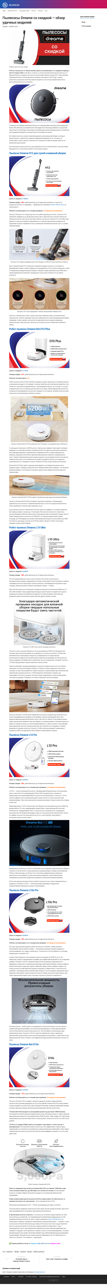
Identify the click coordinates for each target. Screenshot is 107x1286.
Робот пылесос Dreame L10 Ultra (27, 527)
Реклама (20, 1276)
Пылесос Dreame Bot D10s (24, 1044)
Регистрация (86, 26)
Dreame (23, 1252)
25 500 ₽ (25, 780)
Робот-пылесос (38, 1252)
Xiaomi (29, 1252)
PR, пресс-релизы (31, 1276)
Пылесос (37, 153)
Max (46, 10)
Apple (4, 10)
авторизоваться (39, 1272)
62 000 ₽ (25, 571)
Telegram (40, 10)
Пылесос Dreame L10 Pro (23, 734)
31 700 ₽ (25, 371)
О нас (13, 1276)
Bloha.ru (14, 5)
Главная (6, 1276)
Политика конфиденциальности (49, 1276)
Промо (16, 1252)
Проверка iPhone (12, 10)
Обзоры (33, 10)
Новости (9, 1252)
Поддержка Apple (24, 10)
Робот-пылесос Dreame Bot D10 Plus (29, 329)
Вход (83, 22)
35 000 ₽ (25, 935)
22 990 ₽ (25, 1090)
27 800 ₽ (25, 199)
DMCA (63, 1276)
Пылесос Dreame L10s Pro (23, 890)
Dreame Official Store (57, 205)
